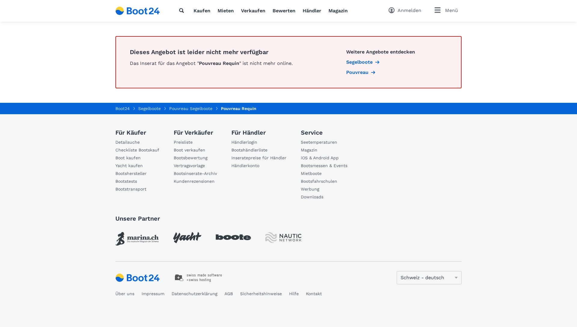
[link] (137, 239)
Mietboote (311, 173)
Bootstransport (130, 189)
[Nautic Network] (283, 237)
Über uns (124, 293)
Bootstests (126, 181)
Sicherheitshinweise (261, 293)
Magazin (338, 11)
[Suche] (182, 11)
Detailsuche (127, 142)
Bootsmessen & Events (324, 165)
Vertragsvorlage (189, 165)
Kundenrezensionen (194, 181)
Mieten (226, 11)
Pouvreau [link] (357, 72)
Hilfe (294, 293)
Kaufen (202, 11)
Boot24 (122, 108)
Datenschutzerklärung (194, 293)
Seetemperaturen (319, 142)
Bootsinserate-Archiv (195, 173)
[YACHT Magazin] (187, 237)
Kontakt (314, 293)
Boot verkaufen (189, 150)
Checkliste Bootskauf (137, 150)
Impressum (153, 293)
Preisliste (183, 142)
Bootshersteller (131, 173)
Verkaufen (253, 11)
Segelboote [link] (359, 62)
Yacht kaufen (129, 165)
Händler (312, 11)
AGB (228, 293)
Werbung (310, 189)
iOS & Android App (320, 157)
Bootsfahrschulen (319, 181)
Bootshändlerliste (249, 150)
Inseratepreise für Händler (258, 157)
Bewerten (284, 11)
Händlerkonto (245, 165)
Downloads (312, 196)
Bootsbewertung (190, 157)
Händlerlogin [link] (244, 142)
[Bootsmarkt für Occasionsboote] (137, 11)
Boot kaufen (128, 157)
